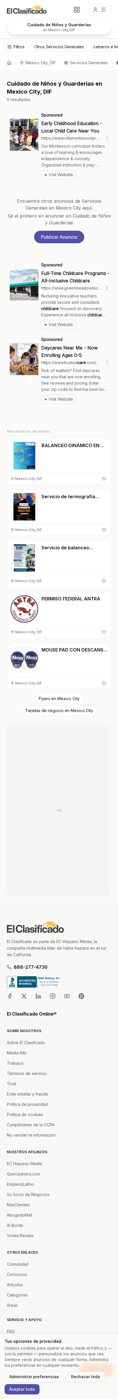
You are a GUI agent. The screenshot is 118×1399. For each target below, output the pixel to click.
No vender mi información (31, 1135)
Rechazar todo (85, 1376)
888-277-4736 (31, 967)
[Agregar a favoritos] (104, 478)
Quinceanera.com (23, 1173)
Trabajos (15, 1063)
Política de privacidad (27, 1104)
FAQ (11, 1331)
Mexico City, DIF (40, 62)
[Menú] (99, 10)
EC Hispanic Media (24, 1163)
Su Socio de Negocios (28, 1194)
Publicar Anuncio (59, 237)
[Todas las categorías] (76, 9)
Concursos (17, 1274)
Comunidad (17, 1264)
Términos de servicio (27, 1073)
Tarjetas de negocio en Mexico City (59, 710)
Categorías (17, 1295)
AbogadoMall (19, 1215)
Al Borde (15, 1225)
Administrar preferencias (34, 1376)
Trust (11, 1083)
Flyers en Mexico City (59, 698)
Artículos (15, 1284)
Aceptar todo (22, 1389)
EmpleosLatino (20, 1184)
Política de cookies (25, 1114)
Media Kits (16, 1052)
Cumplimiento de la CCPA (30, 1124)
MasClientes (18, 1204)
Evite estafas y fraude (27, 1094)
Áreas (12, 1305)
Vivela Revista (20, 1235)
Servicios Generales (89, 62)
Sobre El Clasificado (26, 1042)
